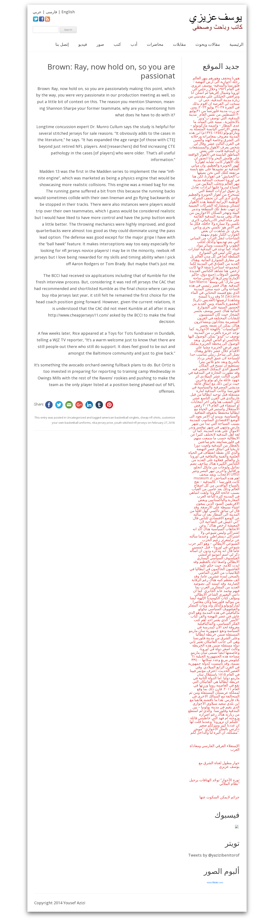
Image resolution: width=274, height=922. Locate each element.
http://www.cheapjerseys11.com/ (78, 315)
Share (39, 404)
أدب (134, 44)
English (68, 11)
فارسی (51, 11)
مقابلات (179, 44)
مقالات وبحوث (207, 44)
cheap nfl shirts (150, 417)
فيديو (82, 44)
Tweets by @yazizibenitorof (214, 855)
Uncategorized (76, 417)
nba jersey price (102, 423)
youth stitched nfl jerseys (130, 423)
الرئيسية (236, 44)
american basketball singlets (120, 417)
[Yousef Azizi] (213, 22)
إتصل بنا (62, 44)
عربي (37, 11)
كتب (117, 44)
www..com (215, 882)
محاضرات (155, 44)
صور (100, 44)
